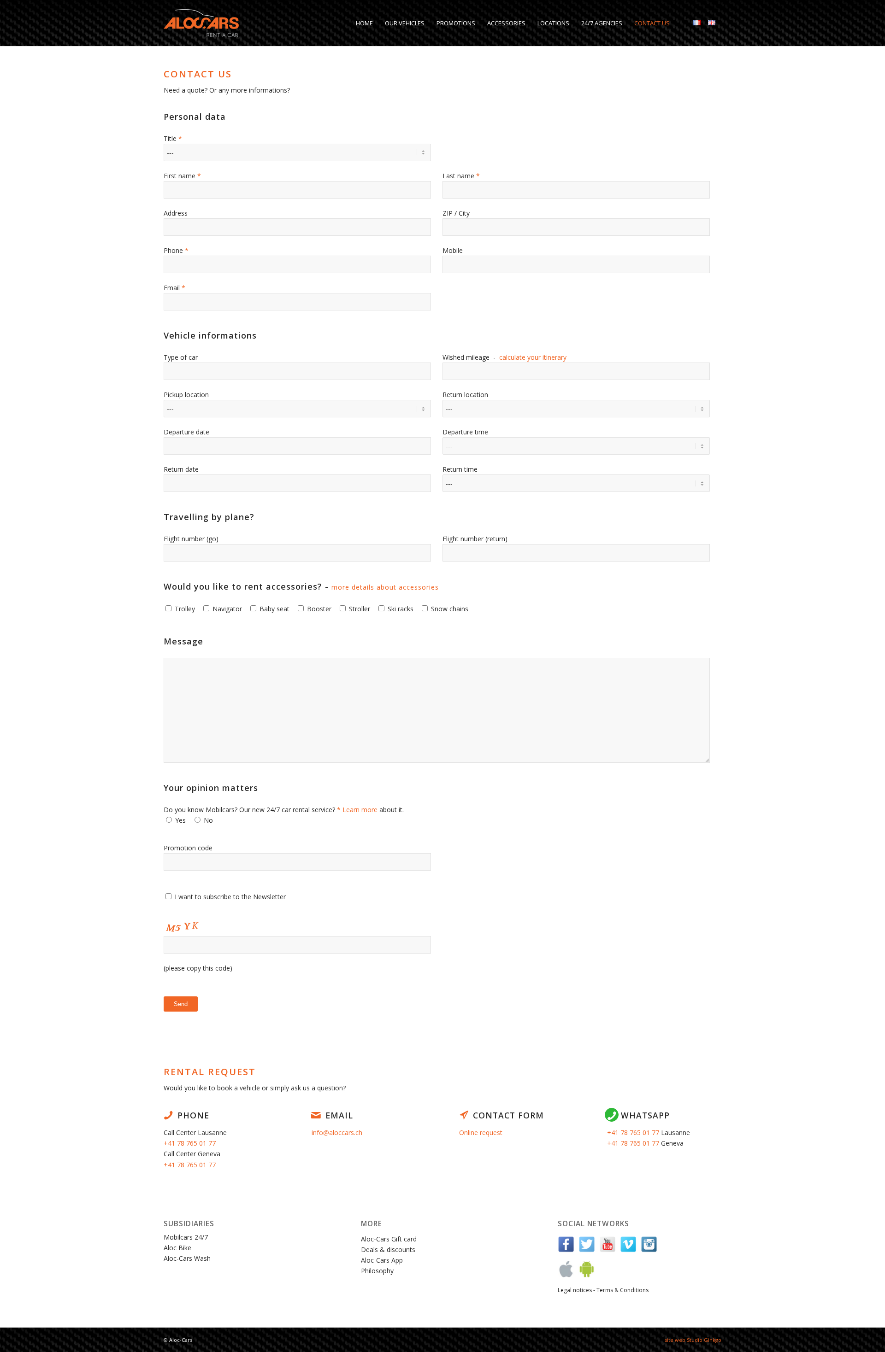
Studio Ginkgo (704, 1339)
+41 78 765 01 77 (190, 1143)
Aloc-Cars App (382, 1260)
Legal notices (575, 1290)
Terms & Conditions (622, 1290)
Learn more (360, 809)
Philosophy (377, 1270)
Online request (480, 1132)
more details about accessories (385, 587)
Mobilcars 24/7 (186, 1237)
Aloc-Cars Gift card (389, 1239)
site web (675, 1339)
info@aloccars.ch (337, 1132)
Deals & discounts (388, 1249)
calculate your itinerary (532, 357)
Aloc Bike (177, 1247)
